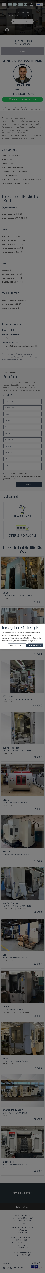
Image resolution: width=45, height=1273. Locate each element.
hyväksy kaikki (35, 645)
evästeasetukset (17, 645)
